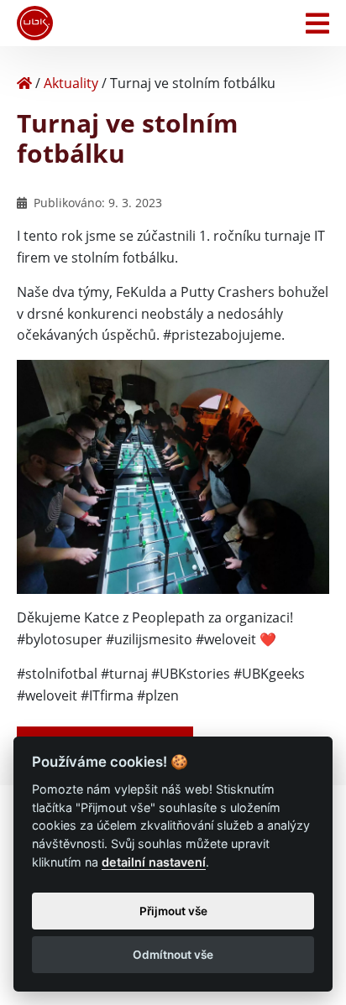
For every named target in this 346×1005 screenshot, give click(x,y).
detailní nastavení (154, 862)
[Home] (24, 83)
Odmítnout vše (173, 954)
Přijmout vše (173, 911)
